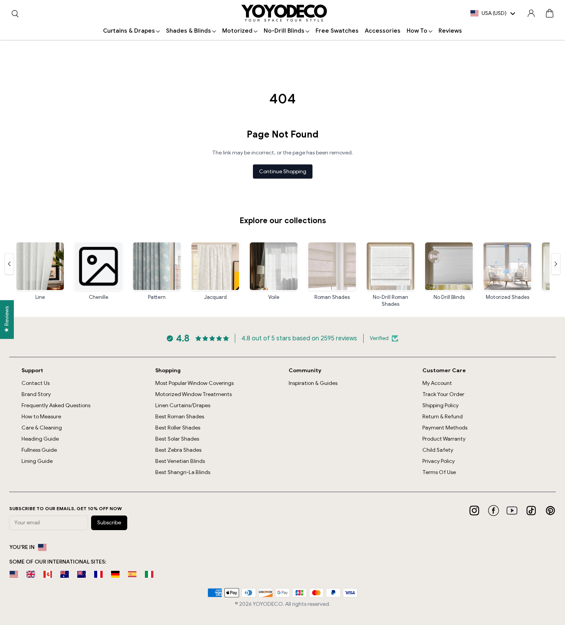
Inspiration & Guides (313, 383)
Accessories (382, 30)
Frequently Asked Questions (56, 405)
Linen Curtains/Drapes (182, 405)
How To (417, 30)
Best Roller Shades (177, 427)
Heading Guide (40, 439)
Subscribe (109, 522)
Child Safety (437, 450)
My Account (437, 383)
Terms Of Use (439, 472)
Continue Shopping (282, 171)
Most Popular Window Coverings (194, 383)
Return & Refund (442, 416)
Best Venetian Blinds (180, 461)
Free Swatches (337, 30)
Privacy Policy (438, 461)
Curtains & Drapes (129, 30)
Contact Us (36, 383)
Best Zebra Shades (178, 450)
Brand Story (36, 394)
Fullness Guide (39, 450)
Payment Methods (444, 427)
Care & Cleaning (42, 427)
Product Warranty (443, 439)
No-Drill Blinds (284, 30)
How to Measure (41, 416)
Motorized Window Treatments (193, 394)
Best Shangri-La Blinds (182, 472)
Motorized (237, 30)
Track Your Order (443, 394)
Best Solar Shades (177, 439)
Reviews (450, 30)
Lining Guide (37, 461)
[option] (13, 574)
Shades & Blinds (188, 30)
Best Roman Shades (179, 416)
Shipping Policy (440, 405)
